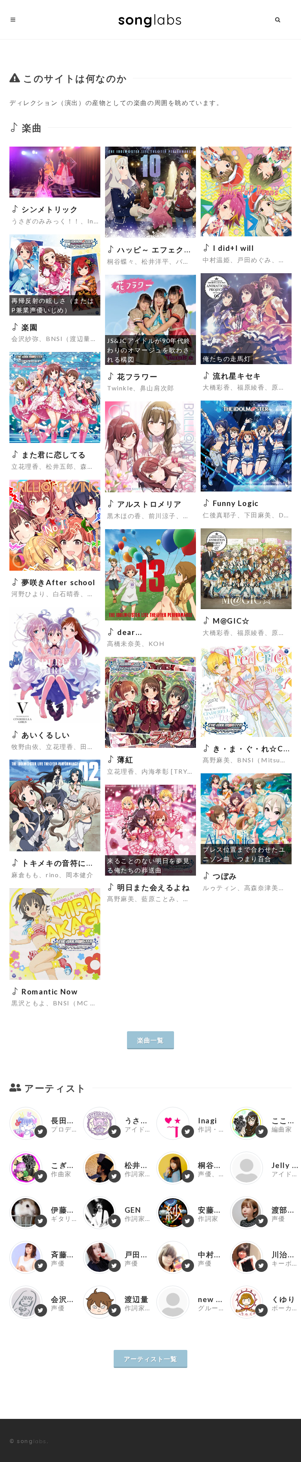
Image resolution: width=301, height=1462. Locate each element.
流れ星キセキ (236, 375)
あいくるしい (45, 734)
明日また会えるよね (152, 887)
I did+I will (232, 247)
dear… (128, 632)
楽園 (29, 327)
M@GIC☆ (230, 620)
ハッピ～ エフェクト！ (157, 249)
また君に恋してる (53, 454)
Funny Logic (235, 503)
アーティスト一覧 (150, 1358)
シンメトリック (49, 209)
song (150, 19)
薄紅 (124, 759)
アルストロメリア (148, 503)
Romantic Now (49, 991)
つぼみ (224, 875)
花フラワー (136, 376)
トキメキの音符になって (65, 862)
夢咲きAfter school (57, 582)
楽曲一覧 (150, 1040)
